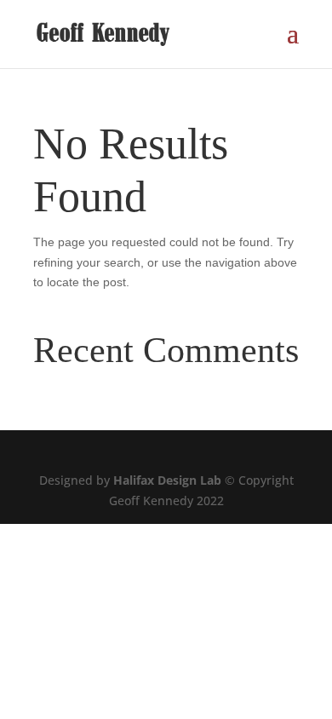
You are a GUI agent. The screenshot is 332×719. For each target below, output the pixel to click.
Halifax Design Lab (167, 480)
